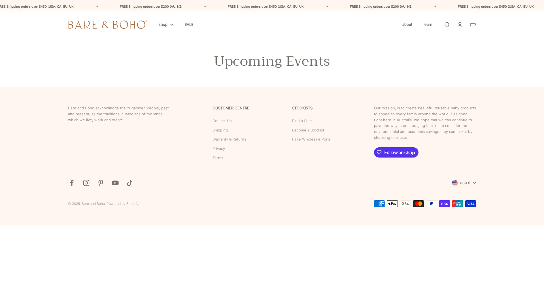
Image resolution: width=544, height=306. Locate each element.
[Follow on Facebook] (72, 183)
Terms (217, 158)
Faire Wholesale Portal (312, 139)
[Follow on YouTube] (115, 183)
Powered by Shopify (123, 203)
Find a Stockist (305, 120)
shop (163, 24)
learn (428, 24)
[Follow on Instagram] (86, 183)
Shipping (220, 130)
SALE (189, 24)
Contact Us (222, 120)
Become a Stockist (308, 130)
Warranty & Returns (229, 139)
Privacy (218, 148)
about (407, 24)
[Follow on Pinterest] (101, 183)
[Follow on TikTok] (129, 183)
